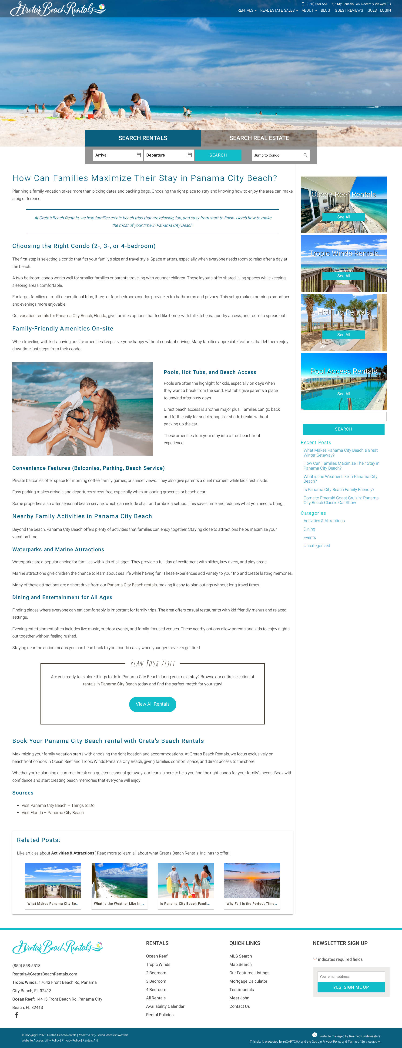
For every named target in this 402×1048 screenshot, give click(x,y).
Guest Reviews (349, 10)
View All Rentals (153, 704)
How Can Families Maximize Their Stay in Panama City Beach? (341, 465)
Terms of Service (360, 1041)
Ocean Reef (157, 956)
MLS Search (240, 956)
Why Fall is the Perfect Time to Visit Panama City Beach (274, 903)
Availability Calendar (165, 1006)
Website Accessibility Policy (41, 1040)
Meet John (239, 998)
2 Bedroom (156, 973)
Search (218, 155)
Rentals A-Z (90, 1040)
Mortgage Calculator (248, 981)
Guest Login (379, 10)
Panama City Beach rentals (132, 585)
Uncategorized (317, 546)
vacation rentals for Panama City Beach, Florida (63, 316)
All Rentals (156, 998)
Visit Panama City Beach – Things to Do (58, 805)
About (308, 10)
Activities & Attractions (324, 521)
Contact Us (239, 1006)
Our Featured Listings (249, 973)
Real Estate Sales (277, 10)
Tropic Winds (158, 964)
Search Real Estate (259, 138)
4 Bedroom (156, 990)
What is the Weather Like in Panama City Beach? (135, 903)
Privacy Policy (71, 1040)
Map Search (240, 964)
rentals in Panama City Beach (110, 684)
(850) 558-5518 (26, 966)
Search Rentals (143, 138)
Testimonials (241, 990)
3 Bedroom (156, 981)
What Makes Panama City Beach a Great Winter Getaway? (76, 903)
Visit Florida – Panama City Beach (53, 813)
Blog (325, 10)
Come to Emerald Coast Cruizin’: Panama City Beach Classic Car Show (341, 500)
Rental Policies (160, 1015)
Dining (309, 529)
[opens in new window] (16, 1016)
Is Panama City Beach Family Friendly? (193, 903)
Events (310, 537)
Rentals (245, 10)
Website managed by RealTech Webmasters (350, 1036)
